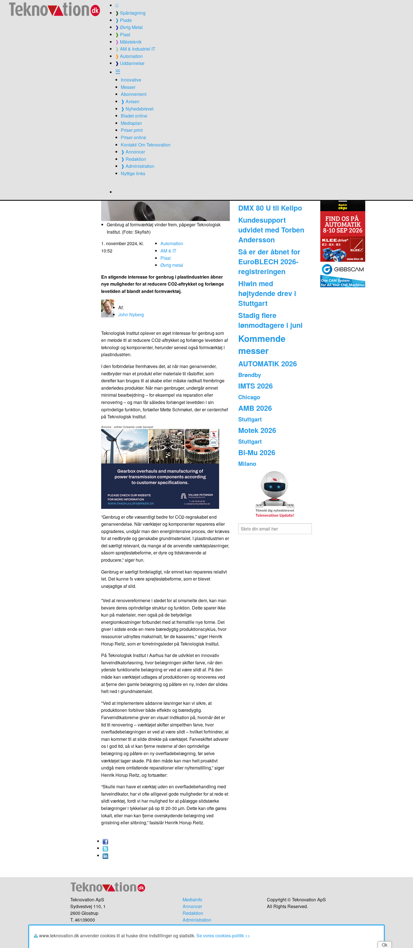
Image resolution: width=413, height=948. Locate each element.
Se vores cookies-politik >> (223, 935)
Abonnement (133, 94)
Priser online (133, 137)
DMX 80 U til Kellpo (270, 208)
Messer (128, 87)
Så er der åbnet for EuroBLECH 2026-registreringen (269, 261)
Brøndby (249, 375)
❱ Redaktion (133, 159)
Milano (247, 463)
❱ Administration (137, 166)
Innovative (131, 79)
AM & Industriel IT (135, 49)
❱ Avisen (130, 101)
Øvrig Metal (129, 27)
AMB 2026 (255, 408)
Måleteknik (128, 42)
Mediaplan (131, 123)
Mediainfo (192, 899)
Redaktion (193, 913)
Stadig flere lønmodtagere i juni (270, 320)
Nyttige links (133, 173)
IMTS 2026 (255, 386)
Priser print (131, 130)
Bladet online (134, 115)
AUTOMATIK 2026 (267, 363)
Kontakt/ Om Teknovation (146, 144)
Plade (123, 20)
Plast (122, 34)
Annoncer (192, 906)
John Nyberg (131, 314)
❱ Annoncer (133, 151)
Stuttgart (250, 419)
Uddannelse (129, 63)
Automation (129, 56)
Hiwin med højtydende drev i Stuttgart (267, 293)
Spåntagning (130, 13)
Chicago (249, 397)
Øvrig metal (171, 265)
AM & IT (168, 250)
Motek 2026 (257, 430)
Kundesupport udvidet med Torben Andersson (271, 230)
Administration (197, 920)
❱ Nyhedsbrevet (137, 108)
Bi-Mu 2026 (256, 452)
